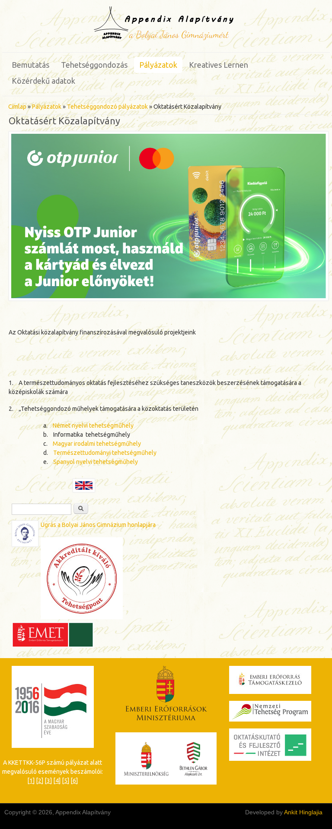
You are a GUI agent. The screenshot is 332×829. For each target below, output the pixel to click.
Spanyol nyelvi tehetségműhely (95, 461)
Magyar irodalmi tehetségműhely (97, 443)
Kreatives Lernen (218, 64)
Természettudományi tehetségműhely (104, 452)
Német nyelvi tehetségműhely (93, 425)
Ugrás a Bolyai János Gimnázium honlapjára (98, 524)
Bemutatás (30, 64)
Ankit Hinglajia (303, 812)
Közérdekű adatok (43, 80)
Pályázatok (158, 64)
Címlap (17, 106)
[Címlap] (166, 39)
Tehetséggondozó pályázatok (107, 106)
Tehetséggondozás (94, 64)
